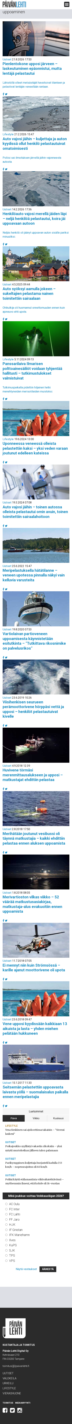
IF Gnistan (16, 1230)
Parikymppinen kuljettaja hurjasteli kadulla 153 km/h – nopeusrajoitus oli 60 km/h (33, 1164)
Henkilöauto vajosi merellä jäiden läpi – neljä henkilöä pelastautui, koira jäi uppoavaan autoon (35, 219)
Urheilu (8, 1383)
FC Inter (14, 1209)
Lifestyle (8, 134)
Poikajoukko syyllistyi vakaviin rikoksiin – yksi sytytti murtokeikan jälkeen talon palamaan (33, 1148)
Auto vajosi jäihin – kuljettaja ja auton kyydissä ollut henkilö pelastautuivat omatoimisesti (35, 144)
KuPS (13, 1245)
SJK (12, 1250)
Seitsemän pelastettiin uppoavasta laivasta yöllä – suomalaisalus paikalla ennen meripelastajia (35, 1092)
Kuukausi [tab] (58, 1118)
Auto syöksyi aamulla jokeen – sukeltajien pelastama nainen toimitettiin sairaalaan (29, 294)
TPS (12, 1255)
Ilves (12, 1240)
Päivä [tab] (14, 1118)
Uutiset (7, 59)
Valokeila (9, 1378)
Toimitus (8, 1403)
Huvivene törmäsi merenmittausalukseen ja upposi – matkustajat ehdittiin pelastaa (33, 775)
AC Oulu (14, 1204)
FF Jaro (14, 1219)
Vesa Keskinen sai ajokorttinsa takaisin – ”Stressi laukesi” (34, 1131)
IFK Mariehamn (19, 1235)
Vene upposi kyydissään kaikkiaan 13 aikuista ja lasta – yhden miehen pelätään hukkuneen (35, 1029)
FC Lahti (14, 1214)
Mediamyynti (22, 1403)
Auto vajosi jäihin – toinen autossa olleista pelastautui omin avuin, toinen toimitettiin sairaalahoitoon (35, 512)
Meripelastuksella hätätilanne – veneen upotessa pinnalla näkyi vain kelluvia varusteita (34, 575)
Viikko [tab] (36, 1118)
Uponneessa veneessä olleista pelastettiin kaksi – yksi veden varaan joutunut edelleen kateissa (35, 448)
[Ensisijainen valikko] (66, 4)
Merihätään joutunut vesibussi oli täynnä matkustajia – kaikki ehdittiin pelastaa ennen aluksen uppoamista (34, 838)
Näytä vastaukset (26, 1269)
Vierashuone (12, 1393)
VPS (12, 1261)
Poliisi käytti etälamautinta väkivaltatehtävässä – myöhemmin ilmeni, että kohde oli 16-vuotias (34, 1181)
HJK (12, 1224)
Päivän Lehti (14, 4)
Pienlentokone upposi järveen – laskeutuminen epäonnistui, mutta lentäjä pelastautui (32, 69)
